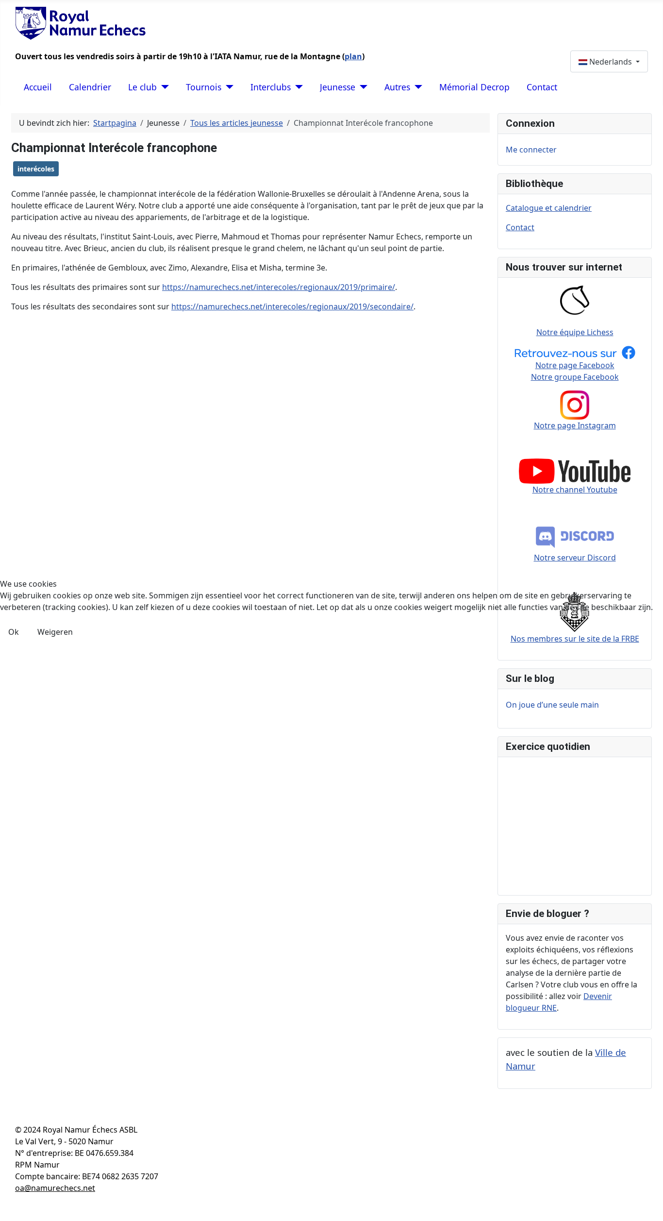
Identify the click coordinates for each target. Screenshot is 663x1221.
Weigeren (55, 632)
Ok (13, 632)
